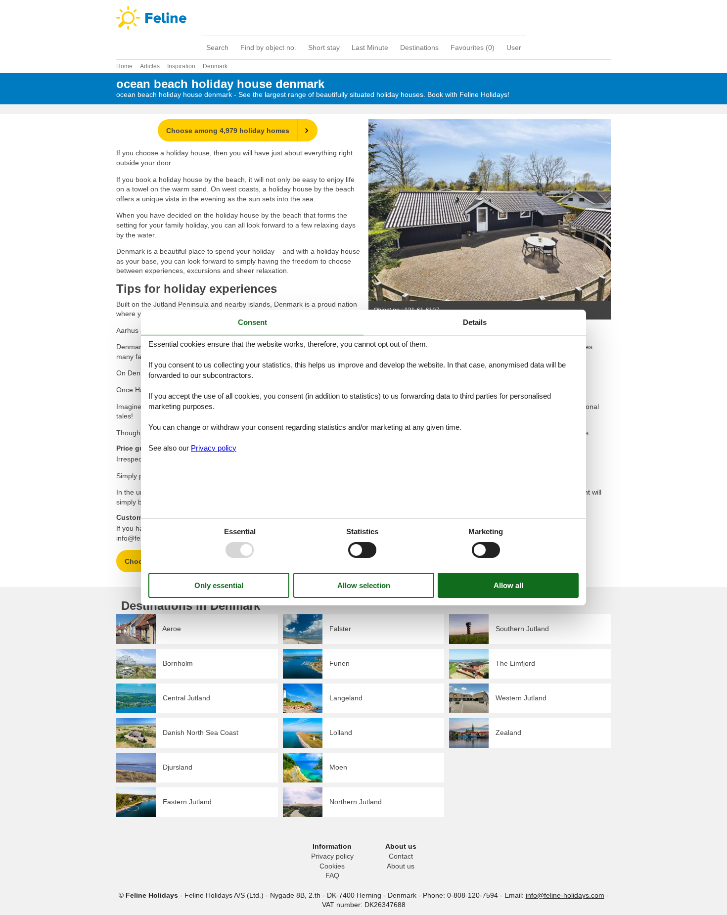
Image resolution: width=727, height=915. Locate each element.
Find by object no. (268, 47)
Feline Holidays (363, 18)
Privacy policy (332, 856)
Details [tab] (475, 322)
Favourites (473, 47)
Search (217, 47)
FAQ (332, 875)
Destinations (419, 47)
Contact (401, 856)
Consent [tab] (252, 322)
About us (400, 866)
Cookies (332, 866)
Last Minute (370, 47)
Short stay (324, 47)
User (513, 47)
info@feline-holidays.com (565, 895)
